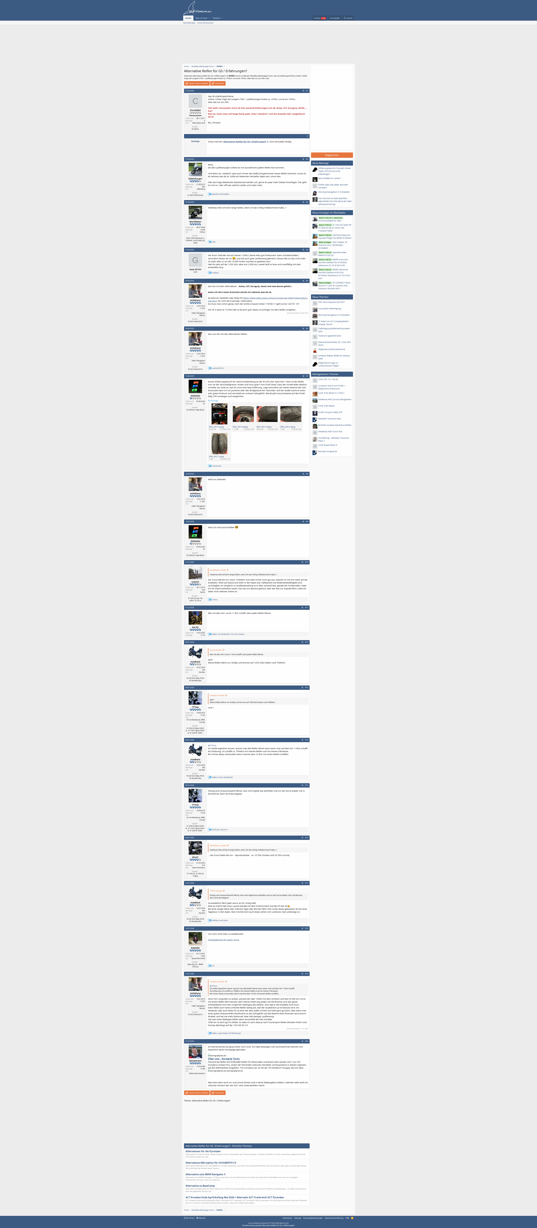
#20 (306, 1041)
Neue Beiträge (189, 22)
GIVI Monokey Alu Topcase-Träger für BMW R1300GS (334, 236)
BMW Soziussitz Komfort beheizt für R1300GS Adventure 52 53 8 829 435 (333, 262)
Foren (188, 18)
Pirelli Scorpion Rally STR (330, 412)
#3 (307, 202)
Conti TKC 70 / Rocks (328, 379)
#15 (306, 785)
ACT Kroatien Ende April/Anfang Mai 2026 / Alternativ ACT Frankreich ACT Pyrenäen (235, 1197)
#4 (307, 250)
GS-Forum (190, 1218)
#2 (307, 159)
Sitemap (297, 1218)
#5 (307, 280)
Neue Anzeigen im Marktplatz (328, 212)
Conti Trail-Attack (326, 405)
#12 (306, 642)
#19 (306, 974)
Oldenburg (201, 189)
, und (226, 1033)
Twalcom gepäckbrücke (329, 335)
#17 (306, 883)
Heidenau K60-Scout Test (330, 431)
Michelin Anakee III (327, 451)
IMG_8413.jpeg (263, 426)
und (220, 194)
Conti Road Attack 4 (327, 445)
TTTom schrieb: (216, 891)
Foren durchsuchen (205, 22)
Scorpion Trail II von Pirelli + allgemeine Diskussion (331, 387)
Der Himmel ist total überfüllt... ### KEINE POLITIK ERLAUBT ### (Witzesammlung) (334, 201)
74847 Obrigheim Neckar (198, 314)
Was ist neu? (202, 18)
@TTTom (212, 745)
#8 (307, 474)
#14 (306, 740)
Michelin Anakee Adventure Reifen (334, 425)
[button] (209, 18)
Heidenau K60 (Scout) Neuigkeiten (334, 399)
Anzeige (195, 141)
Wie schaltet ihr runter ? (329, 178)
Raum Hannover (198, 867)
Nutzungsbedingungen (313, 1218)
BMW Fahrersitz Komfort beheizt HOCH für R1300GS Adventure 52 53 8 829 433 (334, 274)
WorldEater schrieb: (218, 570)
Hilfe (347, 1218)
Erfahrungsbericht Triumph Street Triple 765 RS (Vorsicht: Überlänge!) (334, 171)
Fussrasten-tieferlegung (329, 308)
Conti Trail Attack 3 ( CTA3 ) (331, 392)
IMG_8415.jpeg (216, 426)
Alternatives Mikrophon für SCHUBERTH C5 (211, 1162)
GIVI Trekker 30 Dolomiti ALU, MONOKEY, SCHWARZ (332, 245)
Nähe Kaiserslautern (197, 1073)
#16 (306, 837)
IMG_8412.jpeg (287, 426)
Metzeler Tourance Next (329, 418)
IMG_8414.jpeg (240, 426)
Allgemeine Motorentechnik (331, 349)
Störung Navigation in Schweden (334, 191)
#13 (306, 687)
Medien (216, 18)
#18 (306, 928)
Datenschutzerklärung (334, 1218)
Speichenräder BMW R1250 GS (332, 254)
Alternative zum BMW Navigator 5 (206, 1174)
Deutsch (202, 1218)
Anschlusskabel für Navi (330, 219)
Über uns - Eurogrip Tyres (224, 1058)
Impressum (287, 1218)
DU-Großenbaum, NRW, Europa (196, 721)
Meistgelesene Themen (325, 374)
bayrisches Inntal (198, 958)
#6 (307, 328)
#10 (306, 562)
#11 (306, 607)
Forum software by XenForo (268, 1223)
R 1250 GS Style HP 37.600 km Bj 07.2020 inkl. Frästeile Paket (334, 227)
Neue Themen (320, 296)
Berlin (202, 592)
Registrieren (332, 155)
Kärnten (202, 672)
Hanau (202, 232)
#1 (307, 90)
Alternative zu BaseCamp (200, 1185)
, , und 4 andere (228, 634)
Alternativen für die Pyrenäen (203, 1151)
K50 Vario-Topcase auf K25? (331, 302)
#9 (307, 521)
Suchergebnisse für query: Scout (223, 939)
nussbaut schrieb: (217, 695)
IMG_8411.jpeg (216, 456)
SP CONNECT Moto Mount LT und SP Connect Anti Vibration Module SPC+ (334, 285)
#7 (307, 376)
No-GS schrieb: (216, 650)
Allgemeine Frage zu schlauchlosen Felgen (328, 364)
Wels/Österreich (198, 123)
